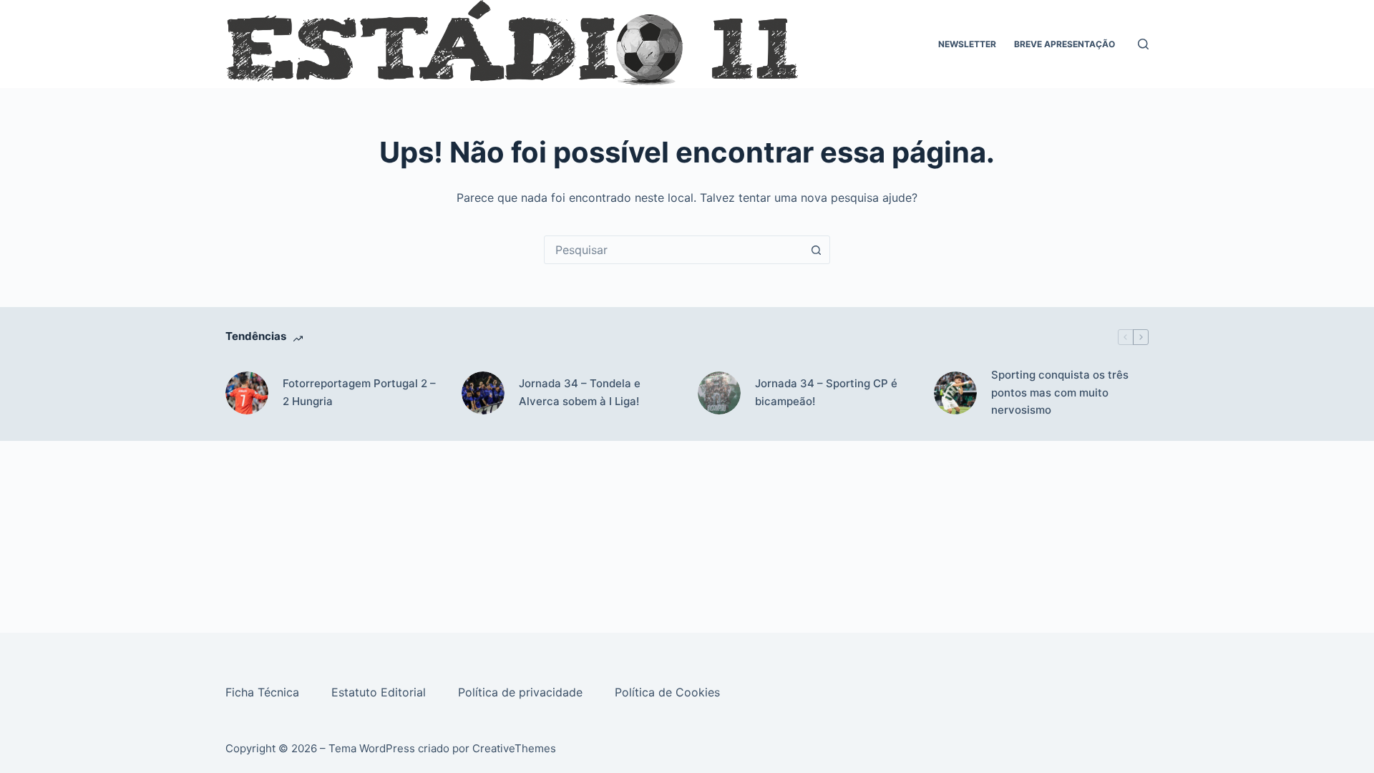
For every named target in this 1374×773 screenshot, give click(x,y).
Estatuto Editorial (380, 692)
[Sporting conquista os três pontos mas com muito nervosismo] (955, 392)
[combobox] (673, 249)
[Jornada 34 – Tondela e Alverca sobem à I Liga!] (483, 392)
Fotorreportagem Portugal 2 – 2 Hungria (359, 392)
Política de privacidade (522, 692)
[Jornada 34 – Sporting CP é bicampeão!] (719, 392)
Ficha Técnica (264, 692)
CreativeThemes (514, 748)
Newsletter (967, 44)
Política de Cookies (669, 692)
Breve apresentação (1064, 44)
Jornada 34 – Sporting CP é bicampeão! (826, 392)
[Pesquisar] (1143, 44)
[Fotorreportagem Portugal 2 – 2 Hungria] (246, 392)
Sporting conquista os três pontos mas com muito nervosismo (1060, 392)
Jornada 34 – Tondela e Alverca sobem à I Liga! (579, 392)
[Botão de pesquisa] (815, 249)
